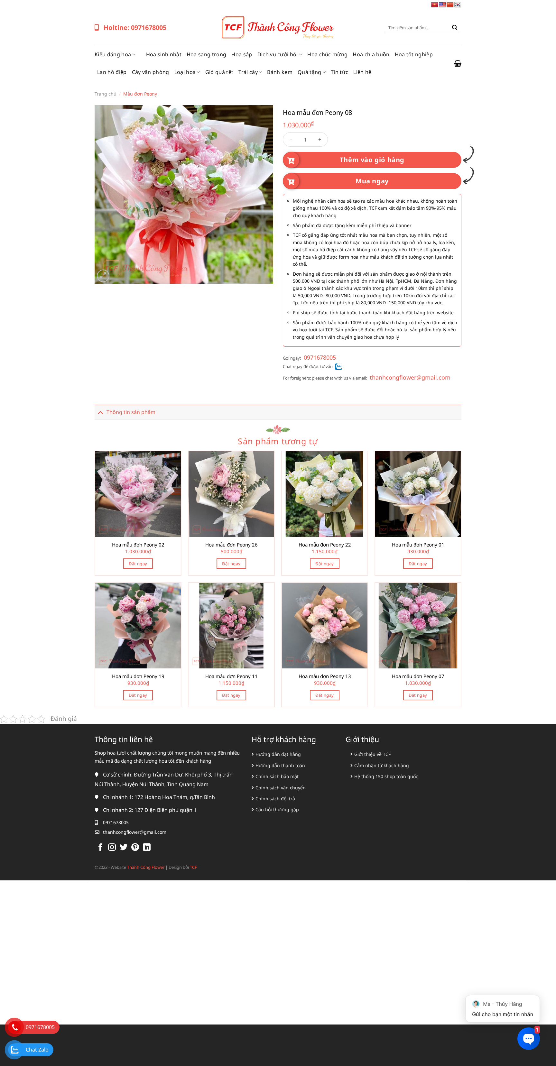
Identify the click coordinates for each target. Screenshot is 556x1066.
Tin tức (339, 72)
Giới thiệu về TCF (372, 754)
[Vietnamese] (434, 5)
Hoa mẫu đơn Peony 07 (418, 676)
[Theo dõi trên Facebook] (100, 847)
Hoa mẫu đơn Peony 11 (231, 676)
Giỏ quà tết (219, 72)
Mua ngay (372, 181)
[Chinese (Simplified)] (450, 5)
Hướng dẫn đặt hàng (278, 754)
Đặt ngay (138, 563)
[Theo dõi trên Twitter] (123, 847)
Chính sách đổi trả (275, 798)
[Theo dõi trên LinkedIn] (147, 847)
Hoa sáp (241, 54)
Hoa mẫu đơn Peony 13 (325, 676)
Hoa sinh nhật (163, 54)
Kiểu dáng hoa (113, 54)
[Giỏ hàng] (457, 63)
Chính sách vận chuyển (280, 788)
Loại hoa (185, 72)
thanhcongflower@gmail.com (410, 377)
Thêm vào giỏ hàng (372, 159)
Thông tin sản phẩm (131, 412)
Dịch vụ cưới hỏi (277, 54)
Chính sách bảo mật (277, 776)
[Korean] (457, 5)
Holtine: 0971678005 (135, 27)
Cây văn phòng (150, 72)
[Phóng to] (103, 276)
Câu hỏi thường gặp (277, 809)
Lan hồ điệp (112, 72)
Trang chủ (105, 94)
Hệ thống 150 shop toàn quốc (386, 776)
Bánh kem (279, 72)
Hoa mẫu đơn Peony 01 (418, 545)
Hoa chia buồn (371, 54)
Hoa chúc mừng (327, 54)
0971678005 (320, 357)
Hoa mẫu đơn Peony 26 (231, 545)
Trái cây (248, 72)
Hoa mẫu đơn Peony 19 (138, 676)
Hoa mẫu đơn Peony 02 (138, 545)
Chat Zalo (37, 1049)
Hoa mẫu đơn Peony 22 (325, 545)
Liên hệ (362, 72)
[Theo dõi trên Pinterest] (135, 847)
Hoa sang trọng (206, 54)
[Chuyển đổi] (100, 412)
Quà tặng (309, 72)
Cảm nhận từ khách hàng (381, 765)
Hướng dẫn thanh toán (280, 765)
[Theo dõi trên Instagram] (112, 847)
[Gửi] (454, 27)
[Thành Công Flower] (278, 27)
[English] (442, 5)
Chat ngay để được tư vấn (308, 366)
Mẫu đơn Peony (140, 94)
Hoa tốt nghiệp (414, 54)
